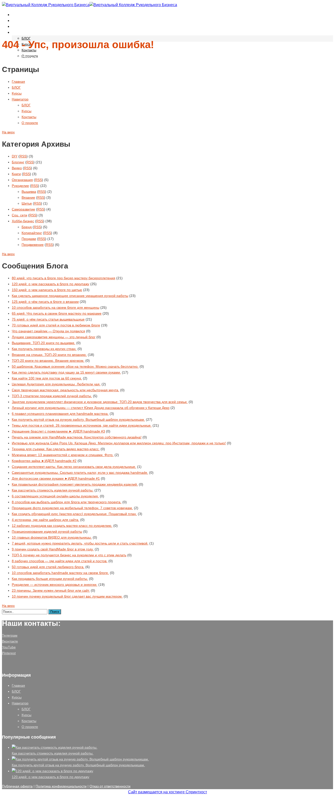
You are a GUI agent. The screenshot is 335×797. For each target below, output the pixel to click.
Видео (17, 168)
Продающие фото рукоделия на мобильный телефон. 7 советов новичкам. (72, 508)
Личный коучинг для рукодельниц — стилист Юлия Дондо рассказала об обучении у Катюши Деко (90, 408)
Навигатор (22, 32)
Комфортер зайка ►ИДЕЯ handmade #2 (44, 461)
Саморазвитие (23, 209)
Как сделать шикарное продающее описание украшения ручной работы (70, 296)
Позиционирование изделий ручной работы (47, 531)
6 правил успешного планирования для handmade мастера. (60, 414)
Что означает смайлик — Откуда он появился (48, 331)
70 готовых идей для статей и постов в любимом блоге (56, 325)
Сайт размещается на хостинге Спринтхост (167, 792)
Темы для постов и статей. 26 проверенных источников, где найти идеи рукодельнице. (82, 425)
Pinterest (9, 653)
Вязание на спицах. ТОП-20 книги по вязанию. (49, 355)
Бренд (27, 227)
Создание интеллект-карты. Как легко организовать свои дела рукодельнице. (74, 467)
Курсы (18, 26)
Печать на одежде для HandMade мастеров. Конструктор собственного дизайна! (77, 437)
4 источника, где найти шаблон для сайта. (45, 520)
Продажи (29, 239)
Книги (16, 174)
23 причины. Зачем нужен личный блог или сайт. (51, 590)
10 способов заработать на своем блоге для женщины (55, 307)
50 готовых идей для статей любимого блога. (48, 567)
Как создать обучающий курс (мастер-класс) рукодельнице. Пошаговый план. (74, 514)
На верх (8, 132)
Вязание (28, 197)
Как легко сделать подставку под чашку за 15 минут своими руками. (66, 372)
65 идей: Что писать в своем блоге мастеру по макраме (57, 313)
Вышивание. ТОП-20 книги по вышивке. (43, 343)
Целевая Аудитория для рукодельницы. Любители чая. (56, 384)
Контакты (29, 50)
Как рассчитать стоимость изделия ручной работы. (52, 490)
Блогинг (18, 162)
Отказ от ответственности (110, 786)
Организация (22, 180)
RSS (23, 156)
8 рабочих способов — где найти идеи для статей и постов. (59, 561)
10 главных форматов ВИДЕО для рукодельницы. (52, 537)
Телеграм (9, 635)
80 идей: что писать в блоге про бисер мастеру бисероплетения (63, 278)
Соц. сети (19, 215)
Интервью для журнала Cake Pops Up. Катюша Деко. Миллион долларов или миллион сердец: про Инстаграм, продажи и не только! (119, 443)
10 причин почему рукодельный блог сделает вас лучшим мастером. (67, 596)
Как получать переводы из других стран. (44, 349)
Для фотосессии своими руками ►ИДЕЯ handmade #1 (56, 478)
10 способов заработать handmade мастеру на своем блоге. (60, 573)
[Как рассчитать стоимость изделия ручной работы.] (54, 747)
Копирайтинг (32, 233)
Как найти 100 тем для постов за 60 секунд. (47, 378)
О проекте (30, 123)
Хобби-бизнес (23, 221)
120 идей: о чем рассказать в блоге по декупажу (50, 284)
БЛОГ (17, 20)
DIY (14, 156)
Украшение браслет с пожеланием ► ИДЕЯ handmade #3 (58, 431)
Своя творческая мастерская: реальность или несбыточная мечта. (65, 390)
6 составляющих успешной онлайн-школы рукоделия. (55, 496)
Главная (19, 14)
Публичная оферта (17, 786)
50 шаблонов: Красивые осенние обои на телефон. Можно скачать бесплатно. (75, 366)
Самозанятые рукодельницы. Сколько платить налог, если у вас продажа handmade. (80, 473)
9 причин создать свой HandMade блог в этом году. (53, 549)
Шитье (27, 203)
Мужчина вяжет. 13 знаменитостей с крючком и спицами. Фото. (63, 455)
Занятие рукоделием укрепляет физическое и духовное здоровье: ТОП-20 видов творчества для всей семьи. (100, 402)
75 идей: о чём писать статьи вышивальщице (48, 319)
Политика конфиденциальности (61, 786)
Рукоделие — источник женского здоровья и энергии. (54, 585)
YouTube (9, 647)
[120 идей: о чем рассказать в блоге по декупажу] (52, 771)
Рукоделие (20, 186)
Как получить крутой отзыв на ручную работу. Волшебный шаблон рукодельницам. (78, 419)
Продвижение (33, 245)
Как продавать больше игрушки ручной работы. (50, 579)
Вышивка (29, 192)
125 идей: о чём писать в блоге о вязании (45, 302)
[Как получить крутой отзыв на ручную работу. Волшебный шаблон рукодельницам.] (80, 759)
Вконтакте (10, 641)
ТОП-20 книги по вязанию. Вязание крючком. (48, 361)
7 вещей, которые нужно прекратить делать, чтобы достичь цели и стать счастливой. (80, 543)
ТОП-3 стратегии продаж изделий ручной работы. (52, 396)
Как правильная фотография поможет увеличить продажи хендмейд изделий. (75, 484)
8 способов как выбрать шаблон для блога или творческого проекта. (66, 502)
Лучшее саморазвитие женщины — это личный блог (53, 337)
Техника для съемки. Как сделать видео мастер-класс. (56, 449)
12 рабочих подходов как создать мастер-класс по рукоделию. (62, 526)
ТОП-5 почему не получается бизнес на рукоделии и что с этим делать (69, 555)
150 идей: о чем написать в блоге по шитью (47, 290)
